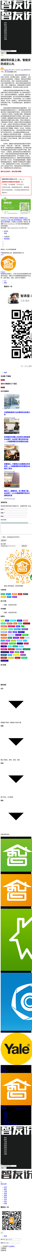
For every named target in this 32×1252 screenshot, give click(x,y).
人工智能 (3, 646)
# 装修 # (10, 680)
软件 (5, 23)
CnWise (15, 646)
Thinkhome (16, 655)
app (2, 620)
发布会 (19, 640)
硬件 (5, 25)
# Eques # (12, 677)
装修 (9, 637)
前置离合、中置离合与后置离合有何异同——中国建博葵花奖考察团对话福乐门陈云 (17, 466)
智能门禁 (3, 637)
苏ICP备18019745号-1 (22, 1108)
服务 (5, 1112)
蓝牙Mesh (10, 657)
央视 (9, 646)
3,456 (13, 418)
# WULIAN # (23, 669)
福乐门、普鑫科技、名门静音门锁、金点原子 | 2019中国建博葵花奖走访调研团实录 (17, 493)
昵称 (2, 509)
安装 (5, 29)
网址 (2, 516)
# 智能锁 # (14, 669)
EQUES (3, 1032)
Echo (22, 652)
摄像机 (25, 620)
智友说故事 (12, 643)
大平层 (13, 640)
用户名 (3, 1239)
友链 (5, 1116)
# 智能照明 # (4, 677)
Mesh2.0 (17, 657)
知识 (5, 37)
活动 (5, 35)
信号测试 (24, 657)
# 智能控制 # (5, 674)
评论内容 (3, 519)
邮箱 (2, 513)
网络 (9, 655)
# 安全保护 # (20, 677)
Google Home (26, 649)
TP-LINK (18, 649)
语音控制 (3, 655)
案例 (5, 31)
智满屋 (3, 1106)
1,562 (21, 70)
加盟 (5, 1114)
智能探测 (24, 629)
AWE (15, 632)
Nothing (6, 70)
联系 (5, 1120)
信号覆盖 (11, 649)
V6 (23, 626)
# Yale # (23, 672)
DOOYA (19, 643)
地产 (22, 637)
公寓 (7, 640)
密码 (2, 1243)
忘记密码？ (12, 1246)
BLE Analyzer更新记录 (10, 1124)
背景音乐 (21, 632)
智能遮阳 (16, 637)
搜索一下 (3, 53)
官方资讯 (18, 634)
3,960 (13, 471)
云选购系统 (4, 908)
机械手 (3, 623)
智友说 (3, 873)
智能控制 (4, 629)
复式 (2, 640)
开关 (10, 629)
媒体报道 (7, 238)
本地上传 (24, 546)
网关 (18, 626)
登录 (5, 1236)
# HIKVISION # (5, 672)
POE (11, 652)
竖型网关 (13, 620)
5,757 (13, 498)
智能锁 (9, 623)
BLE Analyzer (4, 660)
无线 (20, 623)
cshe (25, 640)
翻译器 (19, 620)
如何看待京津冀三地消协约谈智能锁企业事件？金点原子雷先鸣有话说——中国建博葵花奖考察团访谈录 (17, 439)
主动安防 (11, 626)
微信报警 (3, 634)
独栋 (27, 637)
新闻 (5, 33)
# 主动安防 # (15, 672)
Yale (21, 646)
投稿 (5, 39)
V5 (10, 632)
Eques (26, 643)
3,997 (13, 444)
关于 (5, 1118)
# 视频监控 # (14, 674)
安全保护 (4, 626)
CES (7, 620)
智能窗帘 (4, 649)
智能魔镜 (3, 657)
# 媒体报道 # (5, 669)
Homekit (23, 655)
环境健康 (25, 634)
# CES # (3, 680)
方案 (5, 27)
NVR (17, 652)
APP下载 (6, 1122)
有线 (15, 623)
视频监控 (17, 629)
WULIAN (26, 623)
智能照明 (4, 632)
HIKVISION (4, 652)
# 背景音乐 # (18, 680)
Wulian (3, 972)
